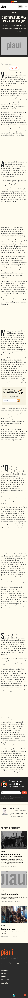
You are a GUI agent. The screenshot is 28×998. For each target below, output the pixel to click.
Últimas (3, 976)
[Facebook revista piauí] (2, 963)
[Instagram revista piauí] (26, 963)
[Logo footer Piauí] (14, 952)
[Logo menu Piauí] (4, 6)
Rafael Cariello (15, 808)
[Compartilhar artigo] (16, 68)
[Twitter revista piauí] (10, 963)
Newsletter (4, 983)
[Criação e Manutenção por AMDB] (14, 995)
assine (24, 792)
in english (4, 958)
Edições (3, 973)
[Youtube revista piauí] (18, 963)
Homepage (4, 970)
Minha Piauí (5, 980)
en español (14, 958)
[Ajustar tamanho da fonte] (12, 68)
